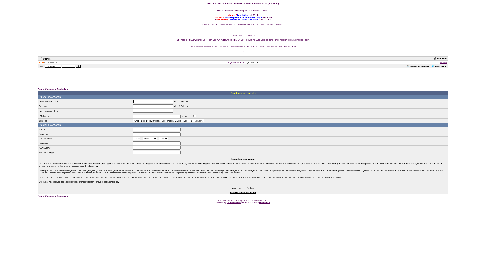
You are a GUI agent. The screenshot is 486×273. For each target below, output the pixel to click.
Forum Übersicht (46, 89)
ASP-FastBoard (234, 203)
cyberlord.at (264, 203)
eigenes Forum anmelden (243, 192)
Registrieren (441, 66)
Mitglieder (442, 58)
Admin (443, 62)
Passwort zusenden (420, 66)
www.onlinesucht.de (256, 3)
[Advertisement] (243, 77)
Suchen (47, 59)
